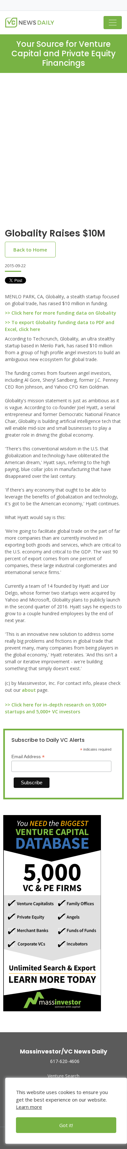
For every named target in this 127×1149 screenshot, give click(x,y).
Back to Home (30, 249)
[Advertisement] (63, 155)
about (29, 690)
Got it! (66, 1125)
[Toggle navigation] (113, 22)
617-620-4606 (64, 1061)
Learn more (29, 1107)
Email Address (28, 757)
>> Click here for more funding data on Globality (60, 313)
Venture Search (63, 1076)
